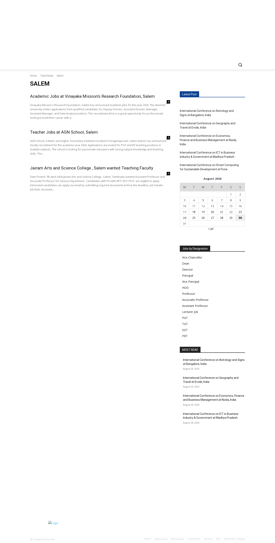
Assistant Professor (195, 306)
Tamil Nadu (46, 75)
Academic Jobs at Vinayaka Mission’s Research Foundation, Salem (92, 96)
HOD (185, 288)
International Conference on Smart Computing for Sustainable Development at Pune (209, 167)
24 (184, 218)
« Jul (210, 228)
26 (203, 218)
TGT (185, 324)
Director (187, 269)
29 (231, 218)
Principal (187, 275)
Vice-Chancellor (192, 257)
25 (193, 218)
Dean (185, 263)
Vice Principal (190, 281)
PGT (185, 318)
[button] (240, 65)
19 (203, 212)
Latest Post (189, 94)
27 (212, 218)
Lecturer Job (190, 312)
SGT (185, 330)
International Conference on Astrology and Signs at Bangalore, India (207, 113)
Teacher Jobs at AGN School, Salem (64, 132)
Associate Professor (195, 300)
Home (33, 75)
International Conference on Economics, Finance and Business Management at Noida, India (208, 140)
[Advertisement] (121, 462)
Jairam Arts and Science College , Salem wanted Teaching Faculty (91, 168)
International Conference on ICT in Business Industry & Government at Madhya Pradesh (207, 154)
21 (221, 212)
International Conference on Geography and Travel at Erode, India (207, 125)
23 (240, 212)
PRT (185, 336)
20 (212, 212)
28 (221, 218)
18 (193, 212)
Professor (188, 294)
